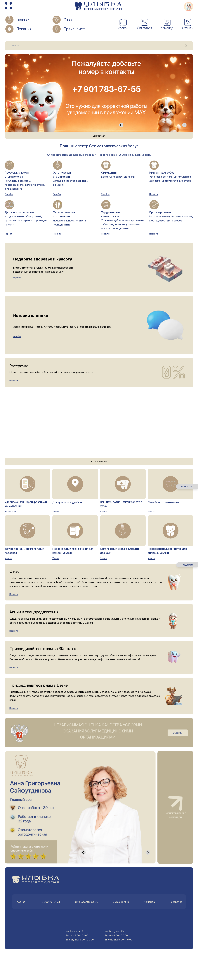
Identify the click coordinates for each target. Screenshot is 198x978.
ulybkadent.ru (121, 901)
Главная (20, 901)
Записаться (99, 135)
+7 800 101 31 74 (50, 901)
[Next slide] (184, 125)
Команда (149, 901)
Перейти (9, 194)
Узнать (55, 511)
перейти (17, 277)
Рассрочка (176, 901)
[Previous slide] (121, 125)
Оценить (177, 732)
